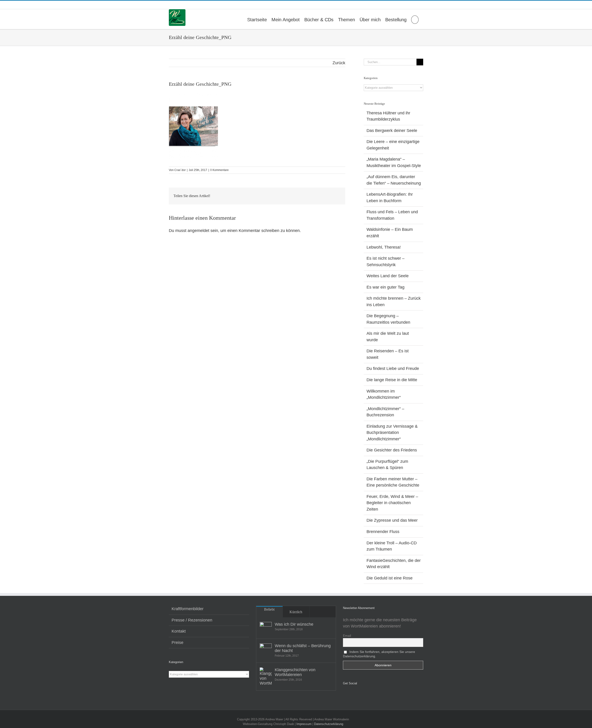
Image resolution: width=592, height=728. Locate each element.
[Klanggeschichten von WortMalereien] (266, 676)
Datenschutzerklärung (328, 724)
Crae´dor (180, 170)
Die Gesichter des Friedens (392, 450)
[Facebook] (344, 695)
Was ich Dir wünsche (294, 624)
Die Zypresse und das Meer (392, 520)
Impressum (303, 724)
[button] (415, 19)
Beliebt (269, 609)
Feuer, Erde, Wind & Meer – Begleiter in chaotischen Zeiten (392, 503)
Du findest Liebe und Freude (393, 368)
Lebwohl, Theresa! (384, 247)
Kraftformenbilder (188, 608)
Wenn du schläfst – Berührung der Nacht (303, 648)
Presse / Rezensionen (192, 620)
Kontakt (179, 631)
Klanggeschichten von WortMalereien (295, 672)
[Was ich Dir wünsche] (266, 628)
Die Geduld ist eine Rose (390, 578)
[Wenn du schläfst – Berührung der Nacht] (266, 649)
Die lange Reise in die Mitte (392, 380)
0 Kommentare (219, 170)
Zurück (339, 63)
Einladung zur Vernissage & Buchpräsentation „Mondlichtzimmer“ (392, 432)
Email (347, 635)
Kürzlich (296, 612)
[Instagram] (350, 695)
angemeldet (198, 230)
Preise (177, 642)
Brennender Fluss (383, 531)
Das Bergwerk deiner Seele (392, 130)
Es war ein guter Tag (385, 287)
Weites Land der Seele (388, 276)
